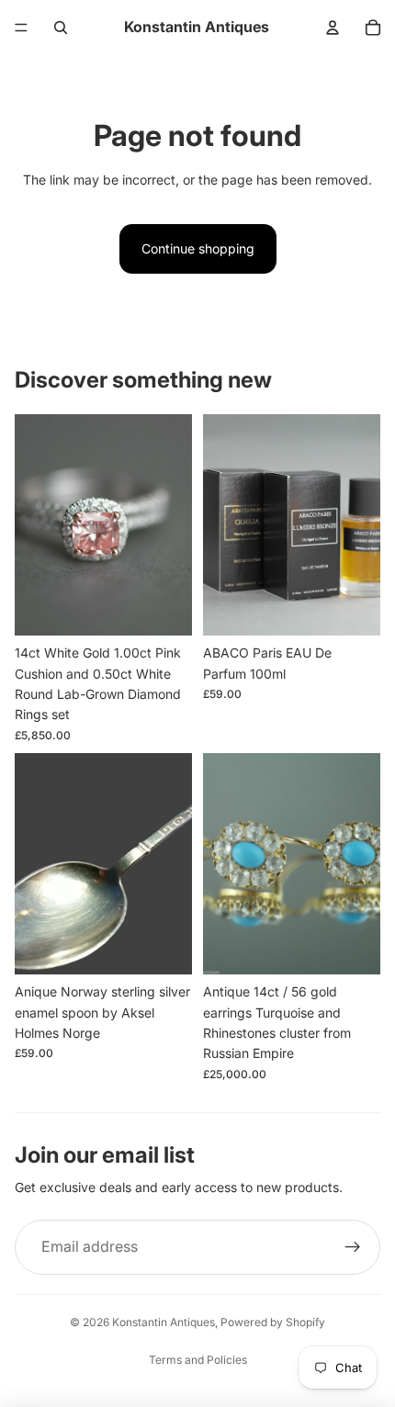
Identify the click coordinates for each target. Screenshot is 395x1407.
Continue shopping (197, 248)
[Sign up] (352, 1247)
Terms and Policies (198, 1360)
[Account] (332, 27)
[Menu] (21, 27)
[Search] (60, 27)
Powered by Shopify (272, 1322)
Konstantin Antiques (163, 1322)
